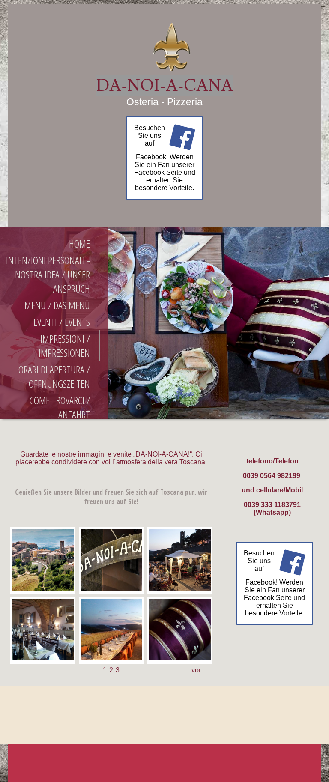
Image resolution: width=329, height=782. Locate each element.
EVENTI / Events (61, 322)
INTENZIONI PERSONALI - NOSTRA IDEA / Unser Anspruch (48, 274)
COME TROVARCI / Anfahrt (60, 407)
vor (196, 670)
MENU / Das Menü (57, 305)
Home (79, 243)
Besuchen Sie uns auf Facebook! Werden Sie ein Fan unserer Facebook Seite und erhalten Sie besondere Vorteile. (164, 157)
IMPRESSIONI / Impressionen (64, 345)
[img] (164, 46)
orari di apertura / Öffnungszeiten (54, 376)
